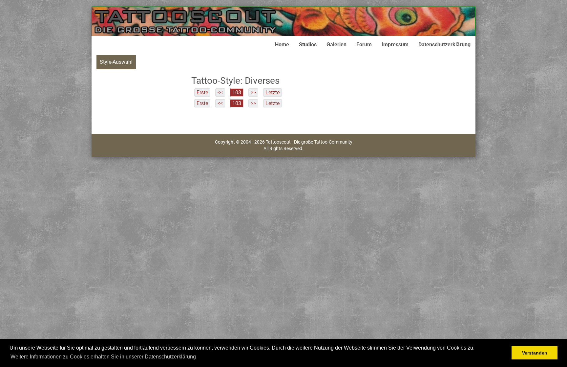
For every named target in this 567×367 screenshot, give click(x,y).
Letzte (272, 92)
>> (253, 92)
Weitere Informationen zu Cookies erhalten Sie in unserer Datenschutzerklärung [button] (103, 356)
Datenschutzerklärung (444, 44)
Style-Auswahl (116, 62)
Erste (202, 92)
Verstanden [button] (534, 353)
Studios (308, 44)
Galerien (336, 44)
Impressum (395, 44)
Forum (364, 44)
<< (220, 92)
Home (282, 44)
